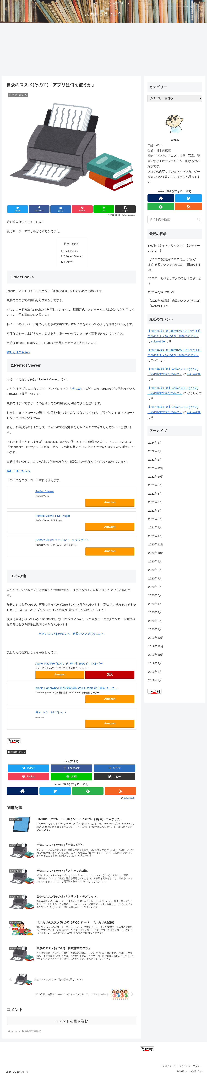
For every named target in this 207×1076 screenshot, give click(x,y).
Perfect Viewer (44, 491)
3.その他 (68, 261)
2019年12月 (156, 637)
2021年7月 (155, 502)
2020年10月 (156, 553)
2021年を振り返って (161, 292)
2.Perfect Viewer (72, 256)
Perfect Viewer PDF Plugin (52, 515)
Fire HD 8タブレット (51, 712)
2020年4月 (155, 604)
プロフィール (169, 1065)
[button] (125, 209)
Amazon (109, 502)
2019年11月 (155, 646)
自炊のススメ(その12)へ (88, 633)
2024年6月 (155, 442)
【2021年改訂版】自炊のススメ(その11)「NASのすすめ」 (174, 303)
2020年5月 (155, 595)
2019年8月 (155, 671)
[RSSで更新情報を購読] (120, 791)
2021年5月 (155, 519)
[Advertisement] (103, 49)
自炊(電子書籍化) (17, 752)
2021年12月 (156, 468)
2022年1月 (155, 459)
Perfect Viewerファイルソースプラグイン (62, 540)
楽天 (110, 674)
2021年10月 (156, 476)
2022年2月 (155, 451)
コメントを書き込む (71, 1021)
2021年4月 (155, 527)
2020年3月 (155, 612)
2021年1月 (155, 536)
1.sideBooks (70, 251)
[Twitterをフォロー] (55, 791)
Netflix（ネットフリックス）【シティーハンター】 (174, 248)
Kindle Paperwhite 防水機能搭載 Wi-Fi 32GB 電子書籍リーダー (76, 688)
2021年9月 (155, 485)
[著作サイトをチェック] (22, 791)
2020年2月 (155, 621)
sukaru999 (158, 341)
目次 (67, 243)
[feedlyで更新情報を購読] (88, 791)
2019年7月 (155, 680)
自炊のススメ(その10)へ (54, 633)
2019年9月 (155, 663)
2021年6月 (155, 510)
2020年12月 (156, 544)
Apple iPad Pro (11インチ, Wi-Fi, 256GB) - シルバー (69, 663)
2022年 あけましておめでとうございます (174, 281)
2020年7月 (155, 578)
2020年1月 (155, 629)
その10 (76, 388)
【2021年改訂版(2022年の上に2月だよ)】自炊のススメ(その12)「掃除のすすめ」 (174, 265)
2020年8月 (155, 570)
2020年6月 (155, 587)
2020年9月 (155, 561)
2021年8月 (155, 493)
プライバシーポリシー (190, 1065)
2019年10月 (156, 654)
